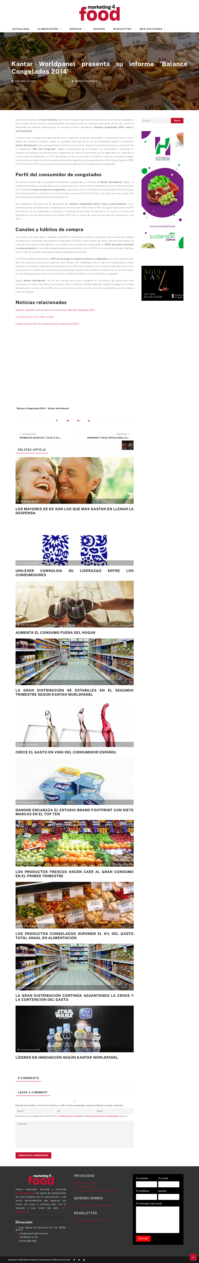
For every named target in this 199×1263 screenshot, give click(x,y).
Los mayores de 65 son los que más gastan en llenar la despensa (75, 511)
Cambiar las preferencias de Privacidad (95, 1190)
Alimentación (48, 29)
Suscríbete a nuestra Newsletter (91, 1220)
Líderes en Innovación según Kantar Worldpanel (67, 1057)
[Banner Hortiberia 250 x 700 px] (162, 189)
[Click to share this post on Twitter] (69, 420)
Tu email (163, 1178)
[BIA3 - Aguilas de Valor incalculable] (162, 283)
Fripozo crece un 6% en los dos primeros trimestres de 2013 (47, 324)
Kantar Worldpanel (58, 408)
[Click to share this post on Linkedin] (90, 420)
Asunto (162, 1191)
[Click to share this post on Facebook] (59, 420)
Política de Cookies (84, 1187)
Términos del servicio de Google (101, 1116)
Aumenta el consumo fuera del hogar (55, 633)
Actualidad (20, 29)
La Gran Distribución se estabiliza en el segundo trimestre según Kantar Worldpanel (75, 692)
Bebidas (76, 29)
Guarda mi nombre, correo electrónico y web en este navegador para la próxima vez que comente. (69, 1105)
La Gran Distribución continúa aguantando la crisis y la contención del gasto (75, 998)
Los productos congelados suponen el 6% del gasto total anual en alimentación (75, 936)
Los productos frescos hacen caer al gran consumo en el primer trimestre (75, 874)
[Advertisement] (75, 371)
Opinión (99, 29)
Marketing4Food (86, 81)
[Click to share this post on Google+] (80, 420)
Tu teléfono (142, 1191)
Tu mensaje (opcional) (149, 1203)
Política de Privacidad (85, 1183)
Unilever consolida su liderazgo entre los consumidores (75, 573)
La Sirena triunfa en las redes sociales (35, 317)
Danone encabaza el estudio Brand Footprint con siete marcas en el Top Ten (75, 812)
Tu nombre (142, 1178)
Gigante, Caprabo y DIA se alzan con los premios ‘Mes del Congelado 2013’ (55, 310)
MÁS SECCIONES (151, 29)
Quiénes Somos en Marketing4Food (93, 1205)
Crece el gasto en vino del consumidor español (66, 752)
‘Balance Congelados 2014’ (31, 408)
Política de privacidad (70, 1116)
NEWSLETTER (122, 29)
